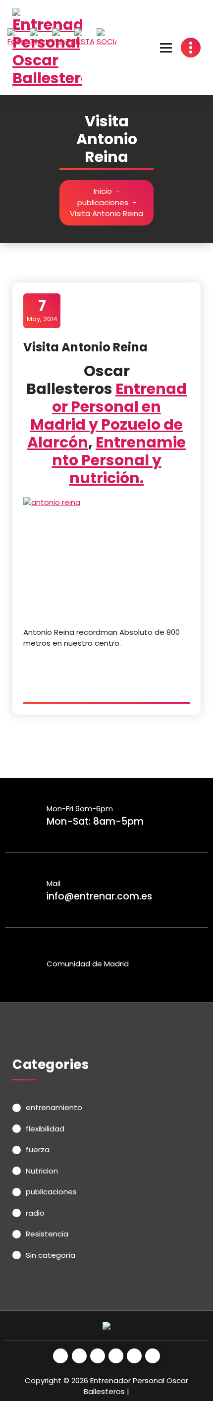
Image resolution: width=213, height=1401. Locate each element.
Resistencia (47, 1234)
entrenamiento (54, 1107)
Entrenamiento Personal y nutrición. (119, 460)
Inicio (103, 191)
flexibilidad (45, 1128)
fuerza (38, 1149)
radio (35, 1213)
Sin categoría (50, 1255)
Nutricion (42, 1171)
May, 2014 (42, 310)
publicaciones (102, 202)
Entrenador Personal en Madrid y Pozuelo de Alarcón (107, 415)
